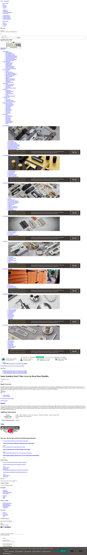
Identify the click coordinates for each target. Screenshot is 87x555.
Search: (3, 37)
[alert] (43, 551)
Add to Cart (5, 468)
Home (2, 1)
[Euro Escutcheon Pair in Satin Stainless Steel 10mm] (14, 446)
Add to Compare (6, 396)
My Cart (4, 5)
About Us (5, 9)
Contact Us (5, 507)
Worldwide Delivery (7, 505)
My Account (5, 3)
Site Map (5, 495)
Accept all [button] (63, 551)
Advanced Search (6, 17)
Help (4, 516)
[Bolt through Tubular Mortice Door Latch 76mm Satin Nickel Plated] (17, 452)
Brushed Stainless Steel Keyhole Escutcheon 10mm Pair (14, 464)
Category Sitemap (6, 16)
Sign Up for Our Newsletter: (6, 521)
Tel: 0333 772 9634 (4, 524)
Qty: (1, 390)
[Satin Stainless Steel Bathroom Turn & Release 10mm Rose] (15, 470)
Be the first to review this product (7, 398)
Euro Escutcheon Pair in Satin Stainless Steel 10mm (16, 449)
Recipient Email (6, 540)
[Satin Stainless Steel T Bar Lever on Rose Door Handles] (12, 365)
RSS (4, 498)
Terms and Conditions (7, 12)
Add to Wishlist (6, 395)
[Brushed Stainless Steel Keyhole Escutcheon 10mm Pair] (15, 462)
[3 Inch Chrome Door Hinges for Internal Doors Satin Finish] (15, 440)
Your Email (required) (7, 546)
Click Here (17, 420)
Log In (4, 7)
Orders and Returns (7, 19)
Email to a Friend (4, 400)
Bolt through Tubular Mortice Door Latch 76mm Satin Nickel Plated (21, 455)
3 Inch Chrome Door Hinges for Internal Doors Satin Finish (18, 443)
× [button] (85, 548)
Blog (4, 496)
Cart (4, 4)
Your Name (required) (7, 544)
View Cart (5, 513)
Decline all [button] (76, 551)
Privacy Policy (6, 13)
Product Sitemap (6, 15)
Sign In (4, 512)
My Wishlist (5, 514)
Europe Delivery (6, 504)
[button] (3, 531)
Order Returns (6, 506)
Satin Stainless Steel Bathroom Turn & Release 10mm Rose (15, 472)
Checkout (5, 6)
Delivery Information (7, 503)
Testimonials (5, 11)
